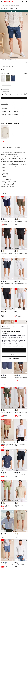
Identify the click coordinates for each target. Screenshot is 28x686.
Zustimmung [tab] (5, 326)
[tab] (4, 103)
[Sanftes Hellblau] (19, 375)
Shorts (5, 8)
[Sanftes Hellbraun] (17, 410)
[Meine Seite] (20, 2)
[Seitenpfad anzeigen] (2, 8)
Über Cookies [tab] (22, 326)
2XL (21, 94)
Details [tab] (14, 326)
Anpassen (13, 354)
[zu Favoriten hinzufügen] (26, 14)
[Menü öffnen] (1, 2)
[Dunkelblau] (3, 219)
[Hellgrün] (3, 503)
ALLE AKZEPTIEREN (14, 350)
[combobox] (15, 5)
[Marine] (3, 281)
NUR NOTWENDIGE (14, 358)
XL (17, 94)
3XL (25, 94)
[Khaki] (3, 442)
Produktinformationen (6, 85)
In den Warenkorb (14, 98)
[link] (20, 2)
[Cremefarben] (3, 251)
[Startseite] (9, 1)
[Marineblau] (13, 78)
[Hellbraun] (17, 219)
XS (2, 94)
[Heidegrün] (3, 410)
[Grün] (8, 78)
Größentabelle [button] (6, 89)
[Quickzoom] (8, 138)
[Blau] (3, 375)
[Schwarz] (1, 219)
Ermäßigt (2, 141)
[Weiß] (3, 78)
